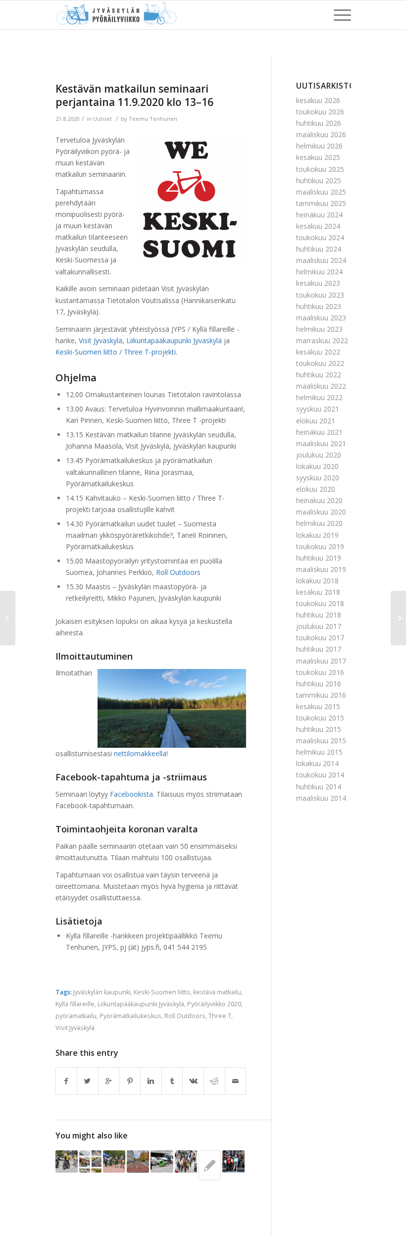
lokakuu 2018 (317, 580)
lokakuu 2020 (317, 466)
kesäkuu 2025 (318, 157)
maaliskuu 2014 (321, 798)
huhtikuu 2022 (318, 374)
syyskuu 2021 (317, 408)
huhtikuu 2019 (318, 558)
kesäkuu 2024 (318, 226)
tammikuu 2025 (321, 203)
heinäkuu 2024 (319, 214)
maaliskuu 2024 (321, 260)
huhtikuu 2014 (318, 786)
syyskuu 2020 (317, 477)
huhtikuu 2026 (318, 123)
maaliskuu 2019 (321, 569)
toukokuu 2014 (320, 774)
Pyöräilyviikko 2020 (214, 1004)
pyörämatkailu (76, 1016)
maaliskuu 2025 (321, 192)
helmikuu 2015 (319, 752)
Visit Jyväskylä (75, 1028)
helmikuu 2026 (319, 146)
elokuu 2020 (315, 489)
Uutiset (102, 118)
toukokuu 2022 (320, 363)
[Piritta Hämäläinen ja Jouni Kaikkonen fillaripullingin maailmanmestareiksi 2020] (114, 1161)
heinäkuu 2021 (319, 432)
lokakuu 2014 (317, 763)
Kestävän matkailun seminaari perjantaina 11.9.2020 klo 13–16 (134, 95)
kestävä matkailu (217, 992)
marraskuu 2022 (322, 340)
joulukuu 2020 (318, 455)
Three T (219, 1016)
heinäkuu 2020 (319, 500)
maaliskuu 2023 (321, 317)
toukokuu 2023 (320, 295)
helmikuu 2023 (319, 329)
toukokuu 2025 (320, 169)
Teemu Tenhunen (153, 118)
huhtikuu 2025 (318, 180)
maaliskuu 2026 (321, 134)
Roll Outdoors (184, 1016)
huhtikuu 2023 (318, 306)
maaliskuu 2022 (321, 386)
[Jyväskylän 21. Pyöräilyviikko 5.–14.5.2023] (233, 1161)
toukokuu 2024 (320, 237)
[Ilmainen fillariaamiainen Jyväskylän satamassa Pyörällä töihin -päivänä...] (7, 618)
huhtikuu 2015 (318, 729)
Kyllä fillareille (75, 1004)
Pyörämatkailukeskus (130, 1016)
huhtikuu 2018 (318, 614)
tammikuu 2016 (321, 695)
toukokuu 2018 (320, 603)
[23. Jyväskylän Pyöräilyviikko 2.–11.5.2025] (66, 1161)
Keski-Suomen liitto (162, 992)
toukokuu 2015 (320, 717)
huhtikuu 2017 (318, 649)
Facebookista (131, 794)
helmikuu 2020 (319, 523)
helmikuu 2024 (319, 271)
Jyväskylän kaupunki (102, 992)
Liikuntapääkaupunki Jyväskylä (141, 1004)
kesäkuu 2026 (318, 100)
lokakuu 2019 (317, 535)
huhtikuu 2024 (318, 249)
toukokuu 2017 (320, 637)
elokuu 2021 (315, 420)
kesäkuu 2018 (318, 592)
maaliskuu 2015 (321, 740)
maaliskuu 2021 (321, 443)
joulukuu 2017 (318, 626)
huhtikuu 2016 (318, 683)
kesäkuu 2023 (318, 283)
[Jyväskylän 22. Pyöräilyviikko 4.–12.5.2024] (186, 1161)
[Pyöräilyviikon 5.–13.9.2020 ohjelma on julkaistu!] (210, 1165)
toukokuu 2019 (320, 546)
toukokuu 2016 (320, 672)
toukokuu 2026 (320, 111)
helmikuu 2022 (319, 397)
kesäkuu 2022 (318, 352)
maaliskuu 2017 (321, 661)
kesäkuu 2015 (318, 706)
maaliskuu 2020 (321, 511)
